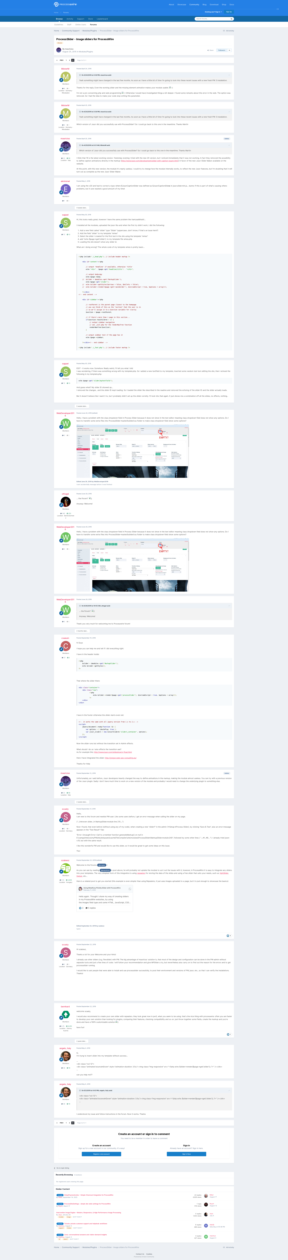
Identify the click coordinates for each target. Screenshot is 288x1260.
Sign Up (229, 12)
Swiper (79, 876)
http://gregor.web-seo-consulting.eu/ (120, 758)
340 (63, 513)
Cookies (149, 1254)
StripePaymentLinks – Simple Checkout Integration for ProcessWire (88, 1195)
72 (64, 234)
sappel (65, 215)
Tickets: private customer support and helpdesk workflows (85, 1224)
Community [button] (194, 4)
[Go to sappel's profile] (66, 223)
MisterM (65, 69)
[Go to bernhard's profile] (66, 1014)
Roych (60, 1206)
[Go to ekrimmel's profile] (66, 189)
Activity (70, 19)
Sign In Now (186, 1154)
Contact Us (140, 1254)
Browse (59, 19)
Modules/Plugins (86, 51)
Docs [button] (232, 4)
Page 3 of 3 (81, 60)
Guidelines (58, 24)
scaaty (65, 809)
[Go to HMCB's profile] (206, 1226)
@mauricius (105, 870)
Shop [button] (224, 4)
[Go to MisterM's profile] (66, 77)
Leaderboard (102, 19)
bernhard (65, 1006)
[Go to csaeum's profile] (66, 646)
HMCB (212, 1225)
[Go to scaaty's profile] (66, 817)
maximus (61, 1226)
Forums (66, 12)
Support (80, 19)
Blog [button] (204, 4)
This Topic (222, 19)
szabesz (65, 860)
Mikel (60, 1197)
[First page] (56, 60)
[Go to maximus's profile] (206, 1237)
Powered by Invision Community (144, 1257)
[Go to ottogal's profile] (66, 502)
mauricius (69, 49)
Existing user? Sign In (213, 12)
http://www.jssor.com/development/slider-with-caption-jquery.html (149, 161)
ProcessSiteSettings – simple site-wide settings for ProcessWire (87, 1204)
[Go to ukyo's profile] (206, 1215)
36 (64, 1068)
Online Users (80, 24)
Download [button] (214, 4)
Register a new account (101, 1154)
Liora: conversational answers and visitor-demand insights (85, 1235)
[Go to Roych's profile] (206, 1205)
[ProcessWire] (65, 4)
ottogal (65, 494)
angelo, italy (65, 1048)
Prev (61, 60)
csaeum (65, 638)
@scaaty (102, 865)
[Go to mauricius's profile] (58, 50)
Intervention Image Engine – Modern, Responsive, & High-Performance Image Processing (88, 1212)
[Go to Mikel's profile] (206, 1196)
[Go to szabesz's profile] (66, 868)
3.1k (62, 880)
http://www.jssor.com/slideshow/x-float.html (113, 752)
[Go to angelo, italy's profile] (66, 1056)
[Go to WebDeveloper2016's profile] (66, 424)
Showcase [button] (181, 4)
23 (64, 158)
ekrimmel (65, 181)
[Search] (231, 19)
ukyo (60, 1215)
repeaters (141, 873)
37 (64, 658)
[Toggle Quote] (80, 75)
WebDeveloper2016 (65, 414)
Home (56, 12)
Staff (69, 24)
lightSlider (224, 873)
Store (90, 19)
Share (211, 50)
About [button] (171, 4)
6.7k (62, 1026)
